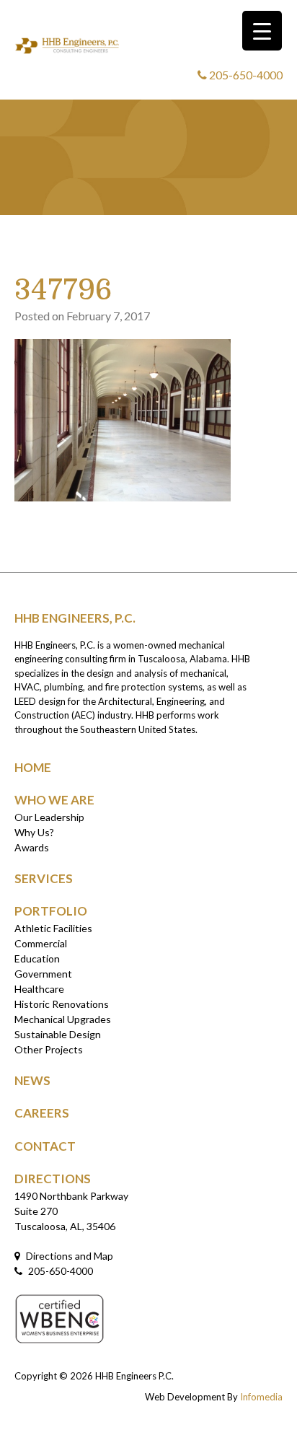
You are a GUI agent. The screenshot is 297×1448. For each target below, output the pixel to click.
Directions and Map (68, 1256)
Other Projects (48, 1049)
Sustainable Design (57, 1034)
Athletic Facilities (53, 928)
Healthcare (39, 989)
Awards (31, 847)
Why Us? (34, 832)
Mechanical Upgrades (62, 1019)
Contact (45, 1146)
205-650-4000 (245, 75)
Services (43, 878)
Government (43, 973)
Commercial (40, 943)
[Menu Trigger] (262, 31)
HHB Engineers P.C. (134, 1376)
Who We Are (54, 799)
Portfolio (50, 910)
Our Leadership (49, 817)
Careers (41, 1112)
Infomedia (261, 1397)
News (32, 1080)
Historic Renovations (61, 1004)
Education (37, 958)
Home (32, 767)
